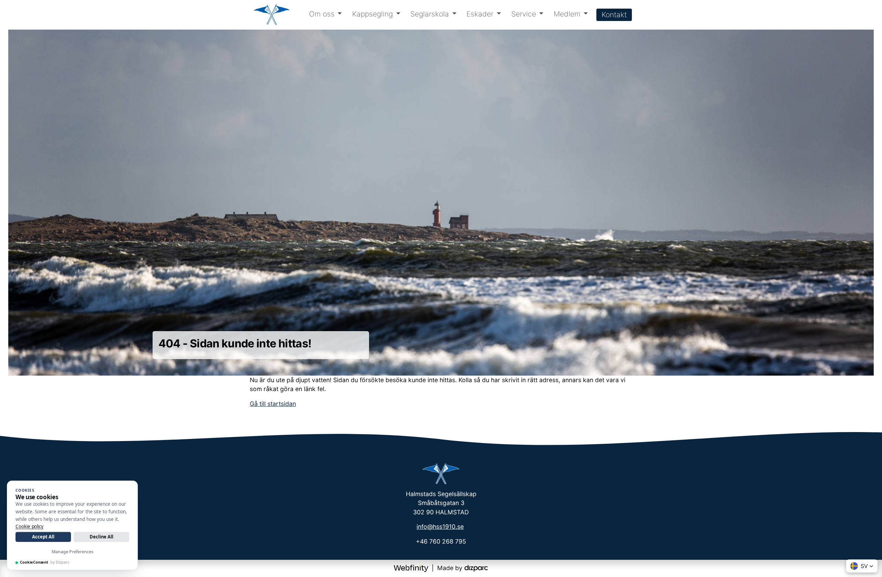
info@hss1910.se (440, 526)
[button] (861, 566)
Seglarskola (429, 14)
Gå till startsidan (273, 403)
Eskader (479, 14)
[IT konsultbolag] (476, 567)
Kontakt (614, 14)
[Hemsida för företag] (412, 567)
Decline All (101, 537)
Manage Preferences (72, 552)
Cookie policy (29, 526)
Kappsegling (372, 14)
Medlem (567, 14)
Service (523, 14)
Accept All (43, 537)
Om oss (322, 14)
